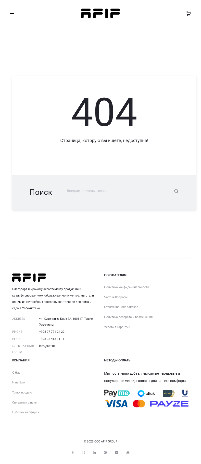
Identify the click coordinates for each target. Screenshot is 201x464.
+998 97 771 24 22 (51, 331)
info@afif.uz (47, 346)
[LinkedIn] (94, 452)
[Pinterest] (105, 452)
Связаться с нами (25, 402)
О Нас (16, 372)
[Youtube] (127, 452)
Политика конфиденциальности (126, 287)
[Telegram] (116, 452)
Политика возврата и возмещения (128, 317)
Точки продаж (22, 392)
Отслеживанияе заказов (121, 307)
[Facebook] (73, 452)
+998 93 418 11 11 (51, 339)
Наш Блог (19, 382)
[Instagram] (83, 452)
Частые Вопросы (115, 297)
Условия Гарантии (117, 327)
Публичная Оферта (25, 412)
